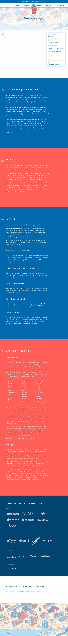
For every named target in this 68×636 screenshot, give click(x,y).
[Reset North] (2, 37)
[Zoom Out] (2, 34)
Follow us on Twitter (14, 586)
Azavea (7, 569)
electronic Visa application (26, 438)
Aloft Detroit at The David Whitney (18, 251)
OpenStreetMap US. (37, 592)
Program (38, 6)
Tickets (16, 6)
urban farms (37, 228)
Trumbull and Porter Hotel (15, 299)
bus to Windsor (30, 319)
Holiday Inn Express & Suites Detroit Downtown (23, 268)
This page (9, 462)
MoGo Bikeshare (23, 177)
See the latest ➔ (42, 1)
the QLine (24, 183)
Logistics (48, 6)
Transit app (20, 168)
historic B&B (34, 233)
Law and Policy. (26, 435)
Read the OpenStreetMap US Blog (34, 586)
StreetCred (14, 569)
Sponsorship (27, 6)
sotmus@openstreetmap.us (19, 237)
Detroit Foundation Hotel (15, 283)
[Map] (34, 54)
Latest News (59, 6)
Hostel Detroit (18, 230)
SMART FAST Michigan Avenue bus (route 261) (22, 119)
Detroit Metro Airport (12, 96)
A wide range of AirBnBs (13, 228)
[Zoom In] (2, 32)
